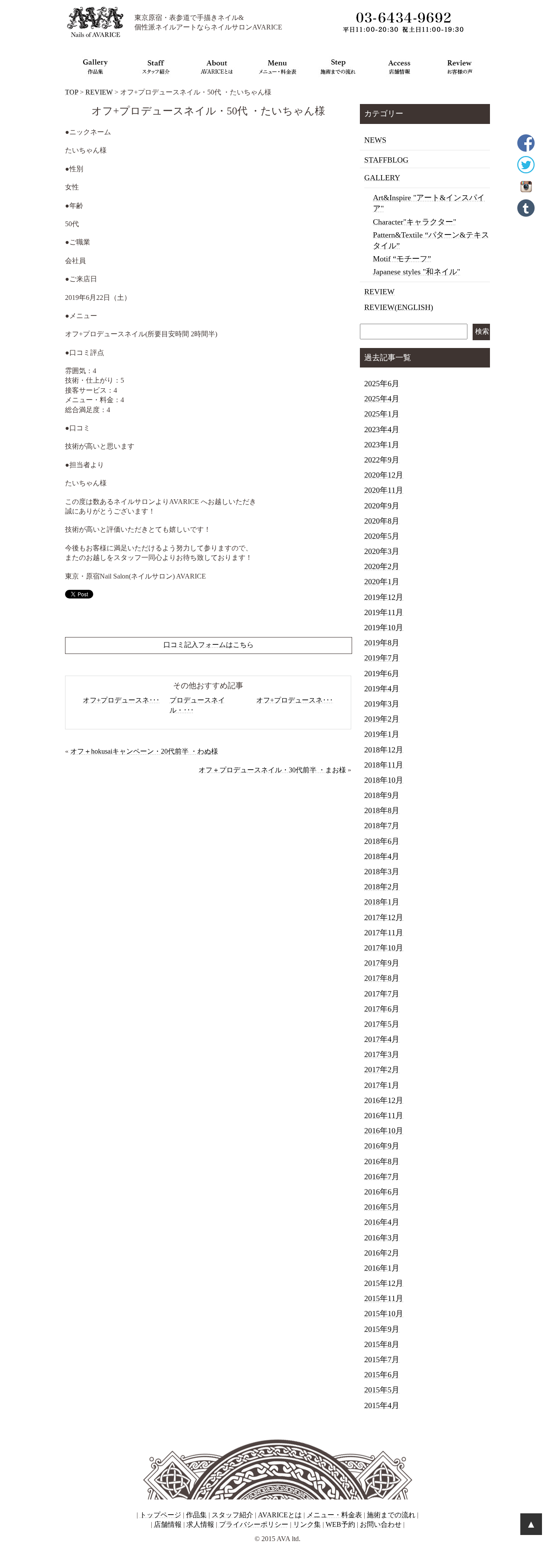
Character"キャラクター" (414, 222)
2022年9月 (381, 459)
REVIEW (99, 92)
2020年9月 (381, 505)
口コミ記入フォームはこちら (208, 644)
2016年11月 (383, 1115)
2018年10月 (383, 780)
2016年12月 (383, 1100)
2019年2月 (381, 719)
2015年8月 (381, 1344)
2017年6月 (381, 1009)
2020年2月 (381, 566)
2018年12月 (383, 749)
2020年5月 (381, 536)
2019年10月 (383, 627)
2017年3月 (381, 1054)
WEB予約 (340, 1524)
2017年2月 (381, 1069)
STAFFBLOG (386, 160)
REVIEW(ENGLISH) (398, 307)
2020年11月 (383, 490)
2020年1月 (381, 581)
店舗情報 (168, 1524)
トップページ (160, 1515)
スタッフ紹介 (232, 1515)
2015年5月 (381, 1389)
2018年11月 (383, 765)
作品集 (196, 1515)
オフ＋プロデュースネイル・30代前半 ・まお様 (272, 770)
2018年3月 (381, 871)
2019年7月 (381, 658)
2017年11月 (383, 932)
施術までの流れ (391, 1515)
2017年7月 (381, 993)
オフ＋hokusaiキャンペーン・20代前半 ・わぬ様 (144, 751)
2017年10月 (383, 947)
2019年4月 (381, 688)
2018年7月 (381, 825)
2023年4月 (381, 429)
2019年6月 (381, 673)
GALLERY (382, 177)
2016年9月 (381, 1145)
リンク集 (307, 1524)
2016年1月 (381, 1268)
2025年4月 (381, 398)
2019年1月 (381, 734)
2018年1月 (381, 902)
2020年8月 (381, 521)
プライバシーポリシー (253, 1524)
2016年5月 (381, 1207)
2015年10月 (383, 1313)
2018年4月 (381, 856)
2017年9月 (381, 963)
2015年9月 (381, 1329)
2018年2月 (381, 886)
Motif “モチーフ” (402, 258)
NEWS (375, 140)
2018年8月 (381, 810)
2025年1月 (381, 414)
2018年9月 (381, 795)
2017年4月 (381, 1039)
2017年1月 (381, 1085)
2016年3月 (381, 1237)
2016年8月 (381, 1161)
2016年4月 (381, 1222)
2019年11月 (383, 612)
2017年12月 (383, 917)
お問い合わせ (381, 1524)
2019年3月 (381, 703)
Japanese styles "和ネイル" (416, 271)
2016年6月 (381, 1191)
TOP (71, 92)
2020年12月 (383, 475)
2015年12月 (383, 1283)
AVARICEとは (280, 1515)
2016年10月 (383, 1130)
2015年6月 (381, 1374)
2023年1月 (381, 444)
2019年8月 (381, 642)
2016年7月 (381, 1176)
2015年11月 (383, 1298)
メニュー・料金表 (334, 1515)
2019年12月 (383, 597)
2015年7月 (381, 1359)
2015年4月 (381, 1405)
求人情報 (200, 1524)
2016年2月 (381, 1253)
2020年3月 (381, 551)
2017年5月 (381, 1024)
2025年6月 (381, 383)
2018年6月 (381, 841)
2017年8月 (381, 978)
